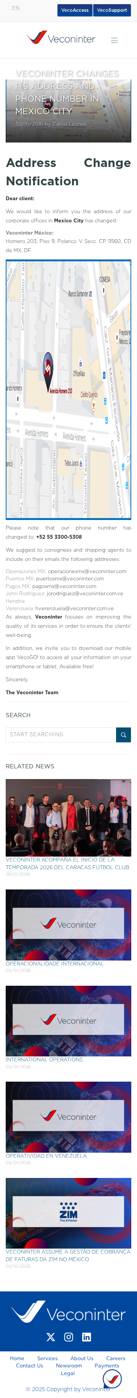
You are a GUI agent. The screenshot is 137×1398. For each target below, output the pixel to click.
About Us (81, 1358)
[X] (50, 1337)
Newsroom (69, 1366)
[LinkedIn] (86, 1337)
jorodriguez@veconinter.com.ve (85, 593)
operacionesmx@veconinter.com (87, 571)
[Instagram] (68, 1337)
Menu (114, 40)
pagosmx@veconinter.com (64, 586)
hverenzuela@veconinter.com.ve (74, 608)
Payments (107, 1366)
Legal (68, 1373)
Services (47, 1358)
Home (18, 1358)
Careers (115, 1358)
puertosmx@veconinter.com (70, 579)
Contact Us (29, 1366)
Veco (112, 10)
